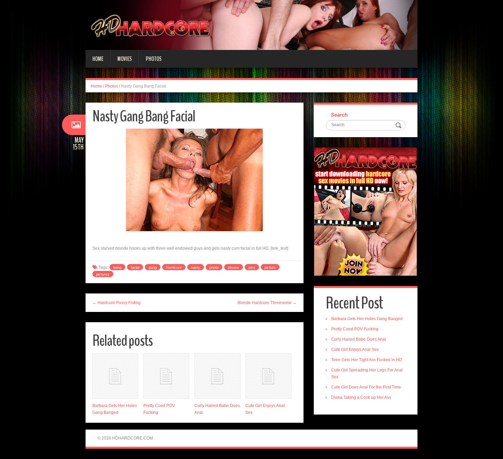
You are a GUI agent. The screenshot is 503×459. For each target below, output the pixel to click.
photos (233, 267)
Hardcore (174, 267)
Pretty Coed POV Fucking (354, 329)
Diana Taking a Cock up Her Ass (361, 397)
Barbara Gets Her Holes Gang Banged (367, 318)
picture (270, 267)
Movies (124, 59)
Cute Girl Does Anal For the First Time (366, 387)
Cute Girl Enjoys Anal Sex (355, 349)
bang (117, 267)
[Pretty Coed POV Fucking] (166, 376)
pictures (102, 274)
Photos (154, 59)
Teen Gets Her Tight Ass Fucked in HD (366, 359)
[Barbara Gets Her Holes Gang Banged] (115, 376)
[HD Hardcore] (251, 24)
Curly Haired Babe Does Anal (358, 339)
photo (214, 267)
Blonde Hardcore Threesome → (267, 302)
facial (135, 267)
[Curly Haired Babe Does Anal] (217, 376)
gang (153, 267)
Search (339, 115)
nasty (195, 267)
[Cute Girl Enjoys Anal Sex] (268, 376)
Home (97, 59)
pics (251, 267)
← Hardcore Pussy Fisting (116, 302)
